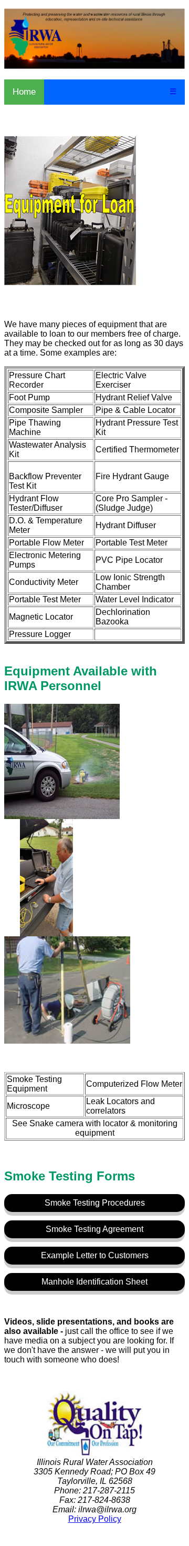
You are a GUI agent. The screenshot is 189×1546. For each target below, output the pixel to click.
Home (24, 92)
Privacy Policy (94, 1518)
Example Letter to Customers (95, 1255)
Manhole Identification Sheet (94, 1281)
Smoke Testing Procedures (95, 1202)
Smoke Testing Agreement (94, 1229)
